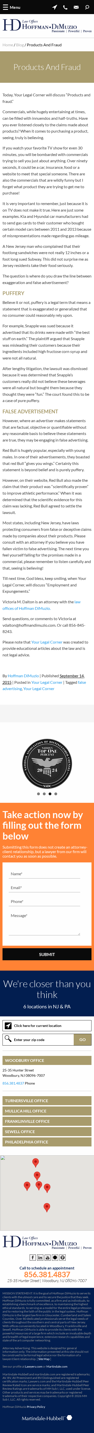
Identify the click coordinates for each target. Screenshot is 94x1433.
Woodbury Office (24, 1060)
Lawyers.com (33, 1366)
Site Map (44, 1359)
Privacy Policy (36, 1407)
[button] (47, 1188)
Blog (20, 44)
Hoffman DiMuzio (23, 675)
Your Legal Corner (46, 642)
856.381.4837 (13, 1083)
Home (8, 44)
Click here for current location (37, 1025)
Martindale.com (56, 1366)
